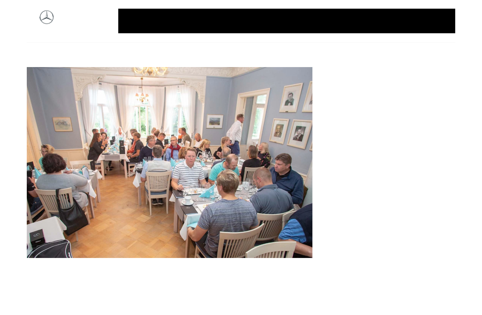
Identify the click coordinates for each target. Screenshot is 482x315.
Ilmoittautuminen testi (235, 21)
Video (441, 21)
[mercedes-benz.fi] (47, 21)
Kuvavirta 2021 (311, 21)
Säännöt (373, 21)
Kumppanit (277, 21)
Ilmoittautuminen (187, 21)
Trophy (396, 21)
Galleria (134, 21)
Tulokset (419, 21)
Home (155, 21)
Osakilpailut (345, 21)
